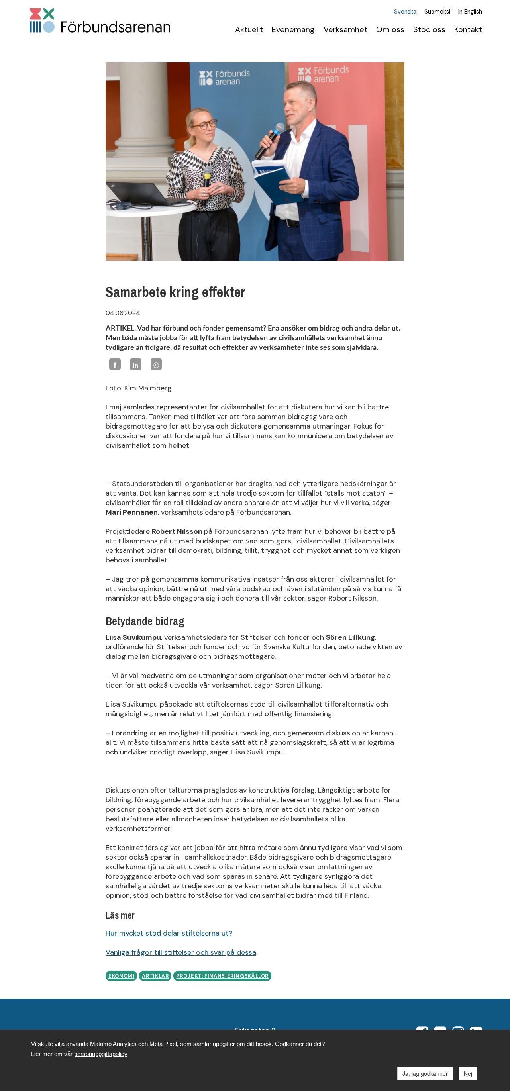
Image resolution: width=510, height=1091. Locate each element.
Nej (468, 1073)
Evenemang (293, 29)
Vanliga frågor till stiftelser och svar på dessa (181, 952)
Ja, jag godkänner (425, 1073)
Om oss (390, 29)
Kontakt (468, 29)
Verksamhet (345, 29)
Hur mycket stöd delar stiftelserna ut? (169, 933)
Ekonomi (121, 976)
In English (470, 12)
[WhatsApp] (156, 364)
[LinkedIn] (135, 364)
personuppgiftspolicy (101, 1053)
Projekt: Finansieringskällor (222, 976)
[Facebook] (115, 364)
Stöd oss (429, 29)
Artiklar (155, 976)
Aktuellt (249, 29)
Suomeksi (437, 12)
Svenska (405, 12)
